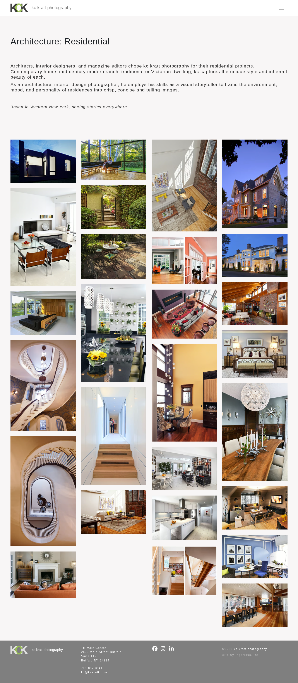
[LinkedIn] (171, 649)
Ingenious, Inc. (248, 654)
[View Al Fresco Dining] (114, 256)
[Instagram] (163, 649)
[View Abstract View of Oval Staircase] (43, 491)
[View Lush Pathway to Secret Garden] (114, 207)
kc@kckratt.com (94, 672)
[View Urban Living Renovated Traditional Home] (43, 574)
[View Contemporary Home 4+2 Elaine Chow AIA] (43, 161)
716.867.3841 (92, 668)
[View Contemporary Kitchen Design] (114, 333)
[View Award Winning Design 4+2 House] (43, 313)
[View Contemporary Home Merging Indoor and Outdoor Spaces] (114, 160)
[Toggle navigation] (282, 8)
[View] (114, 436)
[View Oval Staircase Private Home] (43, 385)
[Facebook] (155, 649)
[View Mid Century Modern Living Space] (43, 237)
